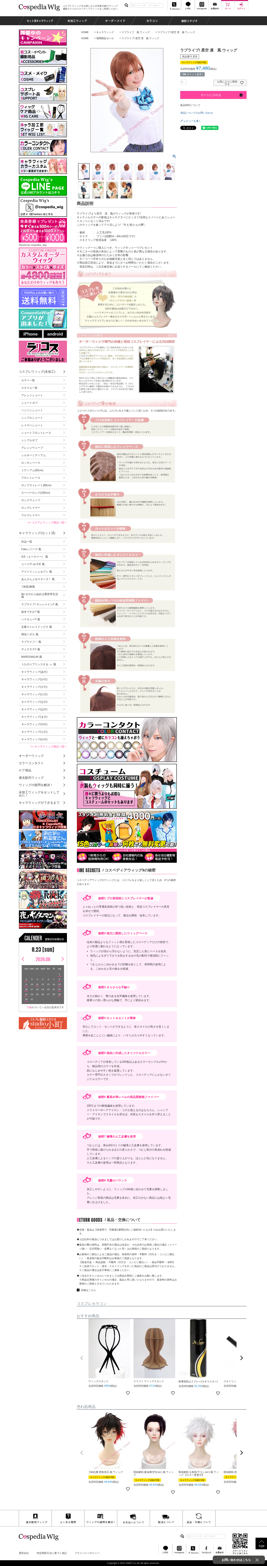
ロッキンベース (30, 462)
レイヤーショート (32, 425)
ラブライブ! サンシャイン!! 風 (39, 604)
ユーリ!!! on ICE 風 (33, 564)
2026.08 (43, 959)
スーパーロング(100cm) (35, 492)
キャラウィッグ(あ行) (34, 671)
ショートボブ (29, 402)
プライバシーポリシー (87, 1553)
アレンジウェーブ (32, 447)
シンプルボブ (29, 440)
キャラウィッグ (105, 32)
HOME (85, 32)
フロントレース (30, 477)
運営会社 (24, 1553)
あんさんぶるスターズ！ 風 (38, 579)
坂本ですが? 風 (30, 611)
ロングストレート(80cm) (36, 485)
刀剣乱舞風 (28, 586)
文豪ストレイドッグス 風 (36, 626)
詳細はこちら (88, 1290)
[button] (82, 1358)
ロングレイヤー (30, 507)
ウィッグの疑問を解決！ (36, 785)
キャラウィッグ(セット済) (37, 533)
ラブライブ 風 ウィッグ (136, 32)
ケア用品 (25, 770)
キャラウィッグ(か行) (34, 679)
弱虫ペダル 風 (29, 634)
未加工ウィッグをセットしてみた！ (39, 793)
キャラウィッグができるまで (39, 802)
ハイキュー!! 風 (30, 619)
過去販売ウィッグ (31, 777)
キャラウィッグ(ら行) (34, 731)
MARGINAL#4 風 (31, 656)
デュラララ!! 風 (30, 649)
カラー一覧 (28, 380)
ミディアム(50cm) (32, 470)
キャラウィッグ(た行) (34, 694)
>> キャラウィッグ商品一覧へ (48, 746)
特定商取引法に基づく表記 (52, 1553)
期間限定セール (105, 38)
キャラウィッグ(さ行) (34, 686)
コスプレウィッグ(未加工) (37, 371)
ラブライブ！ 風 (31, 641)
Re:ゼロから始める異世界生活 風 (39, 595)
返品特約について (190, 105)
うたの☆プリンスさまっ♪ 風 (38, 664)
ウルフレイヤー (30, 515)
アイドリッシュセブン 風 (36, 571)
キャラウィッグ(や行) (34, 724)
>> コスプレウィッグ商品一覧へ (47, 522)
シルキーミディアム (33, 455)
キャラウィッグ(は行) (34, 709)
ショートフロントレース (36, 432)
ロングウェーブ (30, 500)
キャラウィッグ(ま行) (34, 716)
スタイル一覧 (29, 387)
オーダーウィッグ (31, 755)
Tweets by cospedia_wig (33, 245)
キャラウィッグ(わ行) (34, 739)
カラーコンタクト (31, 763)
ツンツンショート (32, 410)
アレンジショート (32, 395)
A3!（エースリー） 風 (34, 556)
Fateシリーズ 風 (31, 549)
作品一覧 (26, 541)
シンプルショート (32, 417)
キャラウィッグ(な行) (34, 701)
